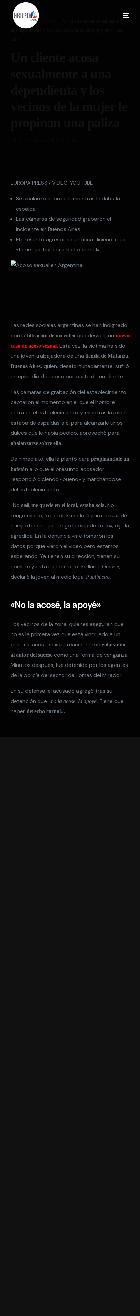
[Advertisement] (70, 1027)
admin (16, 140)
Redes (72, 140)
